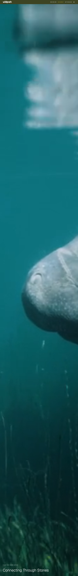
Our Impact (61, 2)
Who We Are (53, 2)
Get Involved (68, 2)
